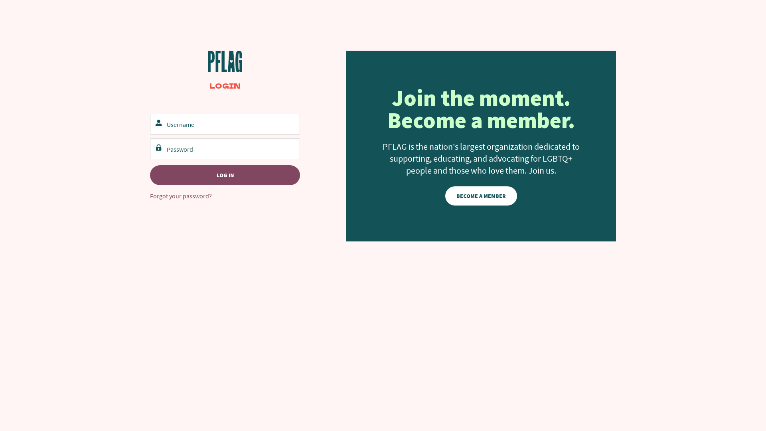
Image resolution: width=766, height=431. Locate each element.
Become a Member (481, 196)
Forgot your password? (181, 196)
